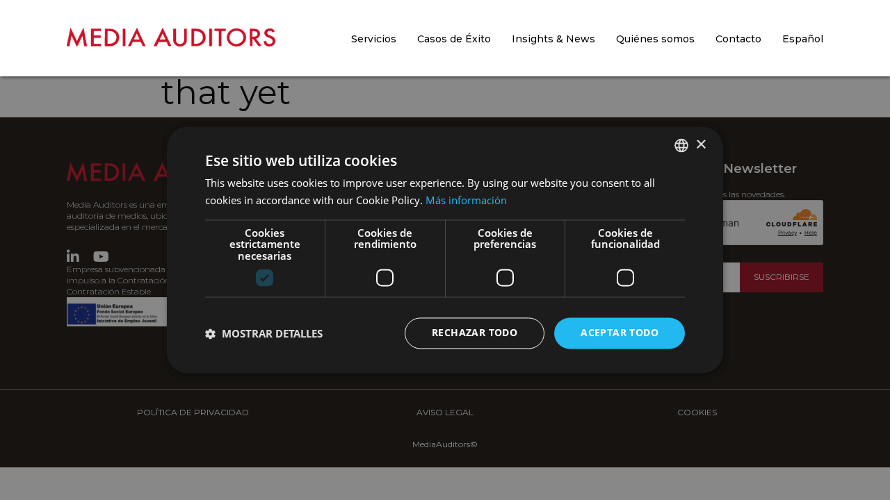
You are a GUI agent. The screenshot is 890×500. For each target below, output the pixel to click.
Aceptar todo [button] (619, 333)
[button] (264, 333)
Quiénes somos (655, 39)
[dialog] (445, 250)
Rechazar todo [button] (474, 333)
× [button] (700, 145)
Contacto (738, 39)
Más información (466, 201)
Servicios (373, 39)
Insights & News (553, 39)
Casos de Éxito (454, 39)
